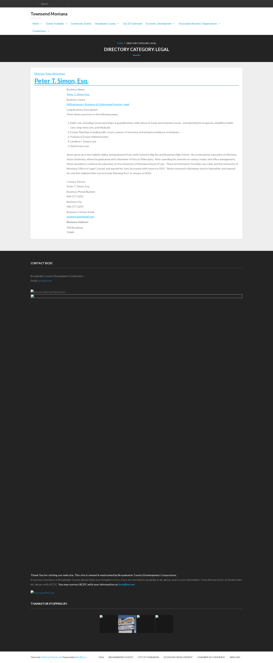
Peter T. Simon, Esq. (61, 80)
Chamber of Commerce (211, 657)
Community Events (81, 23)
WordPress (80, 657)
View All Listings (55, 73)
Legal (126, 104)
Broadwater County (105, 23)
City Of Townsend (132, 23)
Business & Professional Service (103, 104)
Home (35, 23)
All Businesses (75, 104)
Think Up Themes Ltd (51, 657)
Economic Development (158, 23)
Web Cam (235, 657)
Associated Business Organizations (198, 23)
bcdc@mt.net (45, 280)
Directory (39, 73)
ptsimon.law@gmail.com (80, 216)
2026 (101, 657)
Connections (39, 31)
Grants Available (55, 23)
